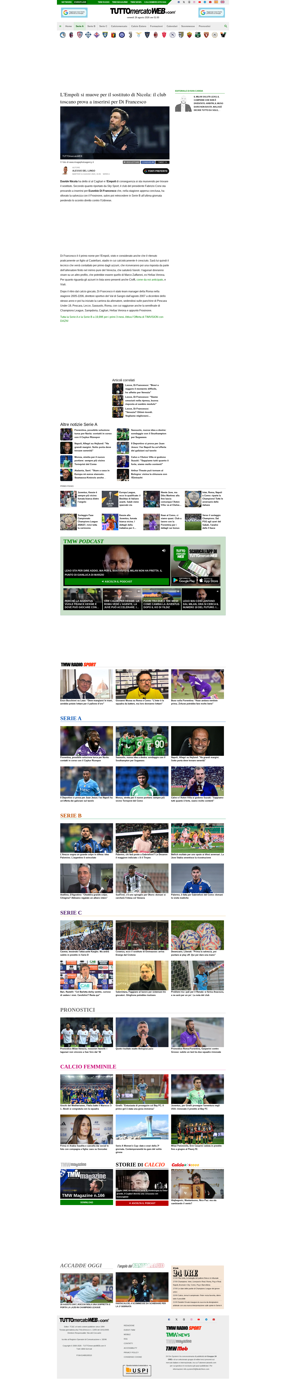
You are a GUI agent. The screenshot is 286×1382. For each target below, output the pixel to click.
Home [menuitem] (68, 26)
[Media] (210, 2)
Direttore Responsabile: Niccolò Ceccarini (84, 1333)
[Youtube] (199, 2)
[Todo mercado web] (216, 2)
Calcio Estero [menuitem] (138, 26)
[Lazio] (138, 34)
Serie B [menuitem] (91, 26)
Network (67, 2)
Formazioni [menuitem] (156, 26)
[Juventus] (130, 34)
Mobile (127, 1334)
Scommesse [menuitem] (188, 26)
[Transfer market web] (222, 2)
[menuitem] (60, 26)
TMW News (136, 2)
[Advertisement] (200, 221)
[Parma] (181, 34)
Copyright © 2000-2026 (72, 1346)
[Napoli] (172, 34)
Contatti (128, 1344)
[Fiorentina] (96, 34)
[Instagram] (194, 2)
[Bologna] (71, 34)
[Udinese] (214, 34)
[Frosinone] (105, 34)
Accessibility (130, 1348)
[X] (184, 2)
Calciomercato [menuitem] (119, 26)
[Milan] (155, 34)
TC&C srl (73, 1327)
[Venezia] (223, 34)
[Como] (88, 34)
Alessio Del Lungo (83, 171)
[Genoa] (113, 34)
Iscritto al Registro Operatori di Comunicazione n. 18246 (84, 1339)
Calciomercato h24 (155, 2)
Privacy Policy (131, 1352)
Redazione (129, 1325)
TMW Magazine (120, 2)
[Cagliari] (79, 34)
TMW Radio (103, 2)
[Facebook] (179, 2)
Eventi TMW (129, 1330)
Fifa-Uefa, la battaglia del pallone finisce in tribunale (198, 1278)
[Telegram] (205, 2)
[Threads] (189, 2)
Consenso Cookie (133, 1357)
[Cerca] (225, 26)
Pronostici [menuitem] (204, 26)
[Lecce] (147, 34)
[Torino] (206, 34)
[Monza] (164, 34)
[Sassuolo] (197, 34)
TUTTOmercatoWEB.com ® (94, 1346)
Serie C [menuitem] (103, 26)
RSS (125, 1339)
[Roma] (189, 34)
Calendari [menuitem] (172, 26)
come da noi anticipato (150, 279)
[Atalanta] (62, 34)
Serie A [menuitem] (80, 26)
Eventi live (80, 2)
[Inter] (122, 34)
